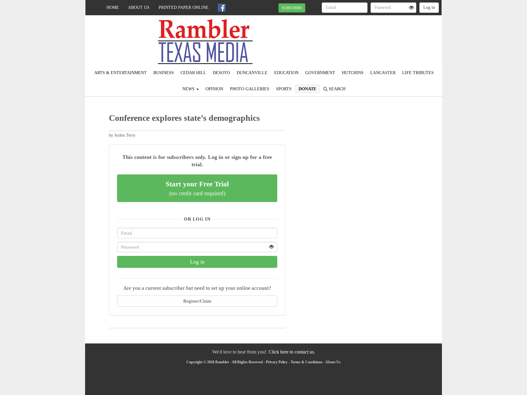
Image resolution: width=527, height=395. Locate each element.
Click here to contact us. (292, 351)
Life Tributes (418, 72)
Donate (307, 89)
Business (163, 72)
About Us (138, 7)
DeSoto (221, 72)
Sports (284, 89)
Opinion (214, 89)
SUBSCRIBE (292, 8)
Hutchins (353, 72)
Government (320, 72)
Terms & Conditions (307, 362)
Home (112, 7)
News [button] (189, 89)
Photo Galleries (249, 89)
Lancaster (383, 72)
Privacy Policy (277, 362)
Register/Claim (197, 300)
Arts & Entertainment (120, 72)
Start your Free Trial (197, 188)
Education (286, 72)
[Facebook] (221, 7)
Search (337, 89)
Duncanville (252, 72)
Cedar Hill (193, 72)
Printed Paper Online (184, 7)
